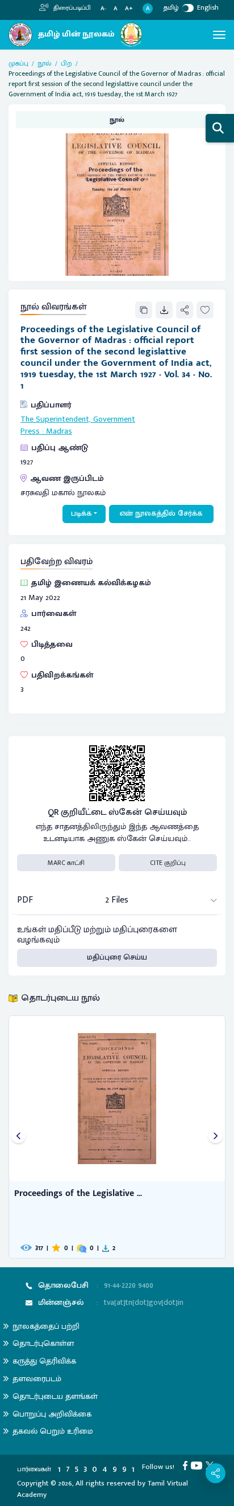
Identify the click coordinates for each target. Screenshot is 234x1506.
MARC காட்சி (66, 862)
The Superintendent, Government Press (77, 426)
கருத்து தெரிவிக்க (44, 1361)
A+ (129, 9)
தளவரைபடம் (36, 1379)
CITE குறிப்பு (168, 862)
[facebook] (187, 1465)
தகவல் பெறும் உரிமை (52, 1431)
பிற (66, 63)
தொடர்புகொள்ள (43, 1343)
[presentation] (18, 1137)
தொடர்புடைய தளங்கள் (55, 1396)
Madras (59, 431)
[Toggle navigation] (219, 34)
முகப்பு (18, 63)
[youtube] (198, 1465)
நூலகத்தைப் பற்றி (46, 1326)
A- (103, 9)
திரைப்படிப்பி (71, 8)
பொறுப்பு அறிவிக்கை (51, 1414)
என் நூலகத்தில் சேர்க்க (161, 513)
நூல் (44, 63)
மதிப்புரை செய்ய (117, 957)
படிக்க (81, 513)
